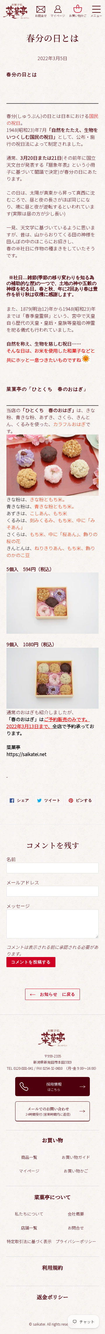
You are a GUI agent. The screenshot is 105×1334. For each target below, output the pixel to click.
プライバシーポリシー (75, 1241)
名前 (11, 859)
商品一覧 (29, 1157)
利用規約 (52, 1267)
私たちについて (29, 1214)
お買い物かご (76, 1171)
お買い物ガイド (76, 1157)
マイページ (29, 1171)
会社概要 (76, 1214)
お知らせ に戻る (56, 994)
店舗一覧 (29, 1228)
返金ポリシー (52, 1297)
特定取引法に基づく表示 (29, 1241)
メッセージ (18, 905)
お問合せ (76, 1228)
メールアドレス (22, 882)
